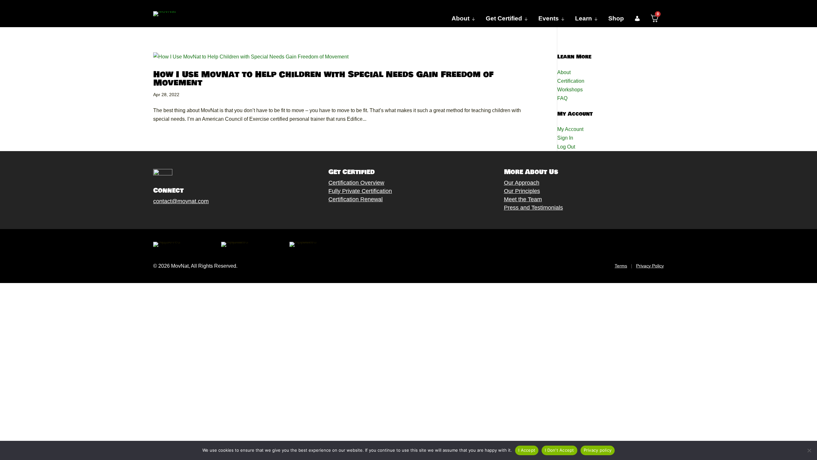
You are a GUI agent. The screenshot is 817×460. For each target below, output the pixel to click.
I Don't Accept (559, 450)
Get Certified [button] (504, 18)
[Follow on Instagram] (176, 216)
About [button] (460, 18)
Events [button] (548, 18)
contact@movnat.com (181, 201)
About (564, 72)
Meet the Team (523, 199)
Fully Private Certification (360, 191)
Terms (621, 265)
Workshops (570, 89)
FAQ (562, 98)
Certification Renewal (355, 199)
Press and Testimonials (533, 207)
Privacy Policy (650, 265)
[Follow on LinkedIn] (201, 216)
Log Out (566, 147)
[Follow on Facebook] (150, 216)
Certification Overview (356, 183)
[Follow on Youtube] (189, 216)
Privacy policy (598, 450)
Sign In (565, 138)
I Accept (526, 450)
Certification (570, 81)
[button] (637, 18)
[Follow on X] (163, 216)
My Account (570, 129)
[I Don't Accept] (809, 450)
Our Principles (522, 191)
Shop (616, 18)
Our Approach (521, 183)
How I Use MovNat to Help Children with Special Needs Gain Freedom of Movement (323, 78)
